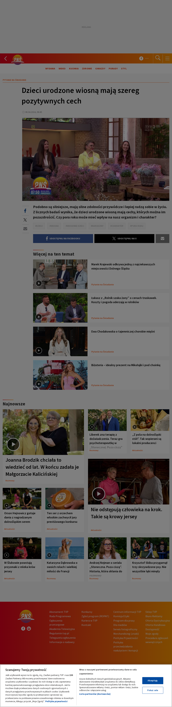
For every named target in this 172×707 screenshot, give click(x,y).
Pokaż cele (152, 690)
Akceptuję (153, 680)
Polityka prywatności (56, 701)
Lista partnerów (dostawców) (95, 694)
